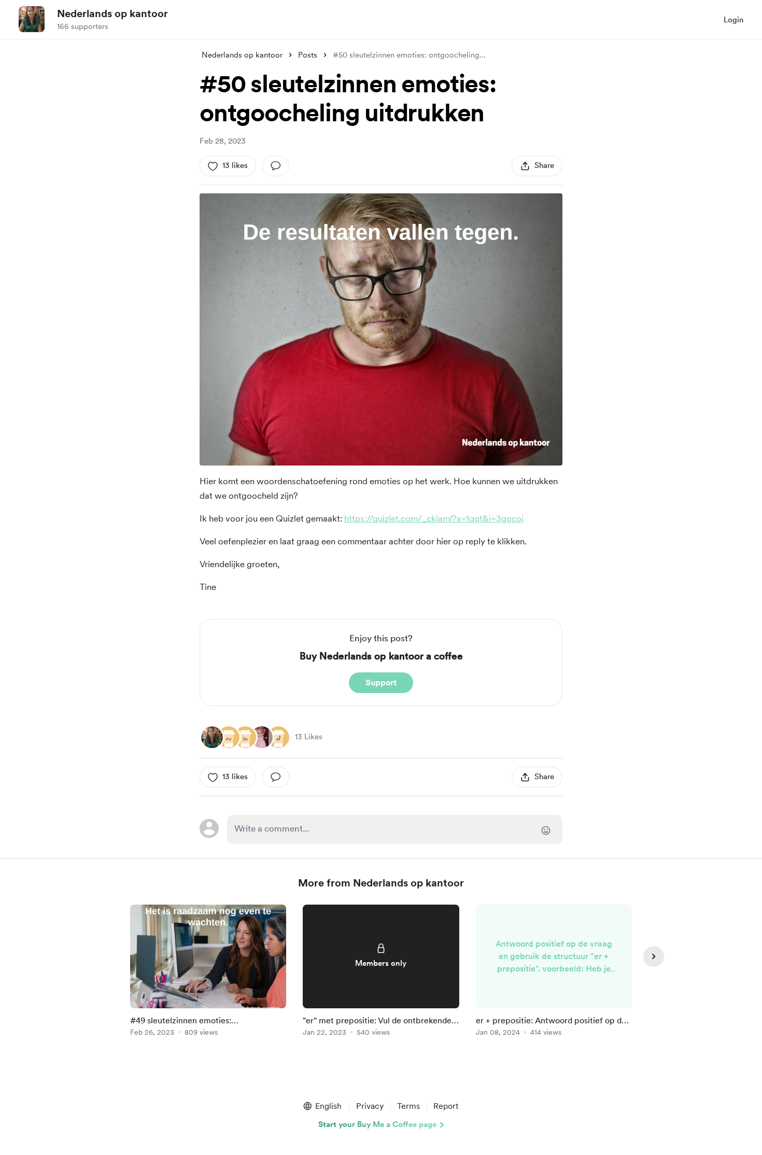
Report (445, 1106)
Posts (307, 55)
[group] (208, 972)
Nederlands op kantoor (112, 13)
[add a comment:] (275, 166)
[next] (653, 956)
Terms (408, 1106)
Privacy (370, 1106)
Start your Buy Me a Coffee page (377, 1124)
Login (733, 19)
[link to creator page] (212, 737)
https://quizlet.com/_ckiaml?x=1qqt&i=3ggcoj (434, 518)
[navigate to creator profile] (32, 19)
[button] (322, 1106)
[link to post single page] (208, 972)
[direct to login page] (394, 829)
